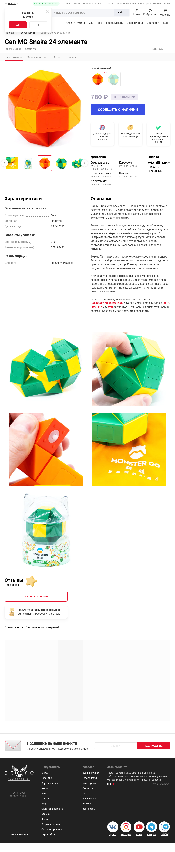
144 (100, 307)
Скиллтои (153, 22)
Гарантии (46, 778)
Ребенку (68, 263)
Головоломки (114, 22)
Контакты (108, 3)
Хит (84, 793)
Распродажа (89, 798)
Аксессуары (135, 22)
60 (164, 303)
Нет (38, 24)
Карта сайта (48, 834)
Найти (121, 12)
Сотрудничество (50, 824)
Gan (53, 215)
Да (17, 24)
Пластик (56, 220)
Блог (44, 793)
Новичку (56, 263)
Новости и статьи (92, 3)
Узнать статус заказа (47, 3)
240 (110, 307)
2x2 (91, 22)
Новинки (87, 803)
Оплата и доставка (126, 3)
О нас (68, 3)
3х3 (100, 22)
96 (168, 303)
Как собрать (144, 3)
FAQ (43, 803)
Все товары (88, 808)
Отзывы (157, 3)
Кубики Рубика (75, 22)
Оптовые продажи (51, 829)
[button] (108, 784)
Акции (76, 3)
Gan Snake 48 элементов (107, 303)
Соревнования (49, 783)
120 (94, 307)
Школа (45, 819)
